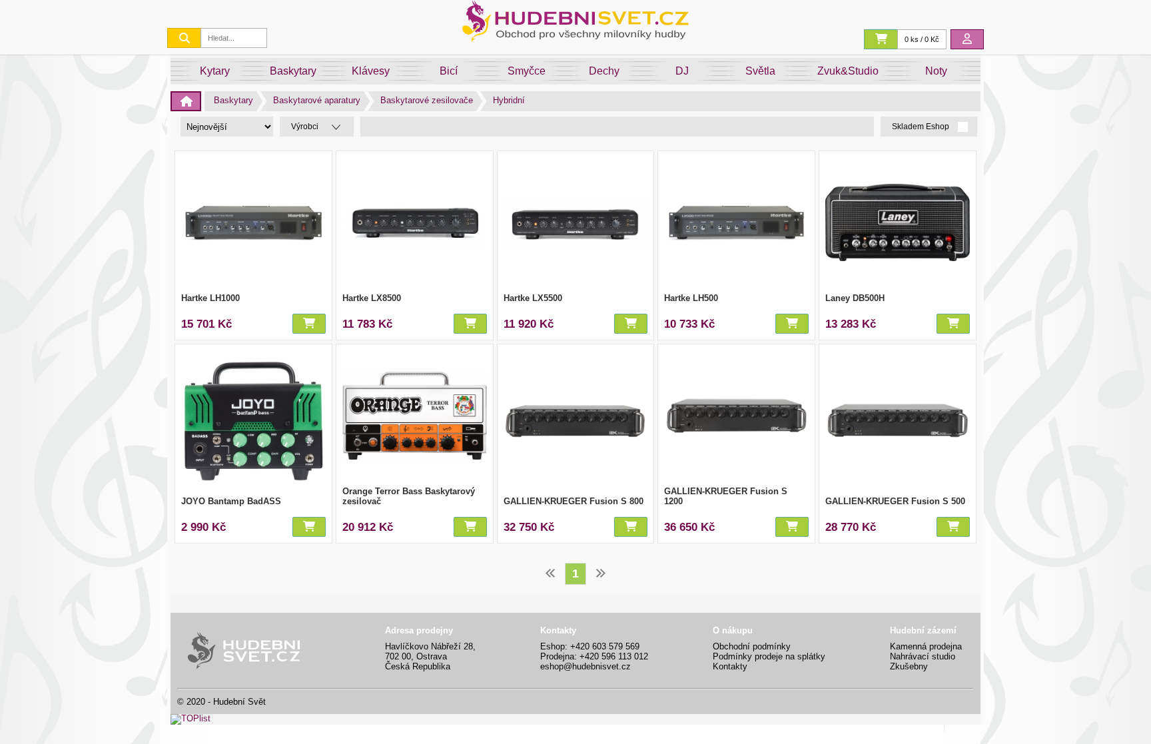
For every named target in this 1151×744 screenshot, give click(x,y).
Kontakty (730, 666)
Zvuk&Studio (848, 71)
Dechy (604, 71)
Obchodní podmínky (752, 646)
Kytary (215, 71)
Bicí (449, 71)
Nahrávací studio (922, 656)
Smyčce (527, 71)
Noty (936, 71)
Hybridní (509, 100)
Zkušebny (909, 666)
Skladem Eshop (921, 127)
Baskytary (293, 71)
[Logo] (575, 38)
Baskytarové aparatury (316, 100)
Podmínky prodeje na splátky (769, 656)
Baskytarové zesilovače (426, 100)
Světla (760, 71)
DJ (682, 71)
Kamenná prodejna (926, 646)
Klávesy (371, 71)
